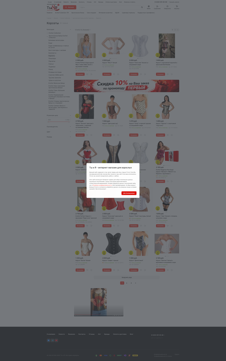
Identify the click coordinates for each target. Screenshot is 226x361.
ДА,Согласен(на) (129, 193)
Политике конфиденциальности (102, 185)
